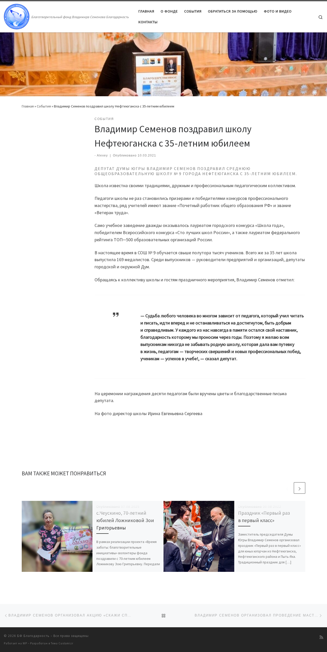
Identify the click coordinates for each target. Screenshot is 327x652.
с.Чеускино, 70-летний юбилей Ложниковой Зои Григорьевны (125, 520)
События (44, 106)
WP (25, 643)
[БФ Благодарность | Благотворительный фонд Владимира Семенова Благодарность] (16, 15)
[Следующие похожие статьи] (299, 488)
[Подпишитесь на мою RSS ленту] (321, 637)
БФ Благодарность (33, 636)
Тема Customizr (62, 643)
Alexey (102, 155)
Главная (28, 106)
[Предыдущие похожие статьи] (287, 488)
